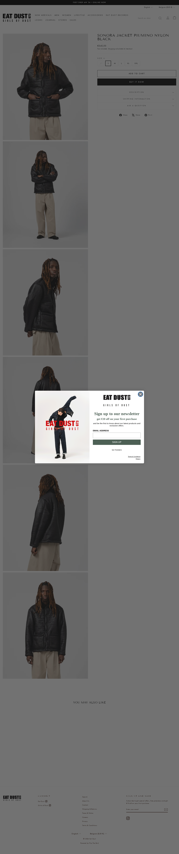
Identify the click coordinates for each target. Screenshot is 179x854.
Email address (101, 431)
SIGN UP (116, 442)
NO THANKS (117, 450)
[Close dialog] (140, 394)
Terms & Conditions (134, 456)
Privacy (138, 459)
